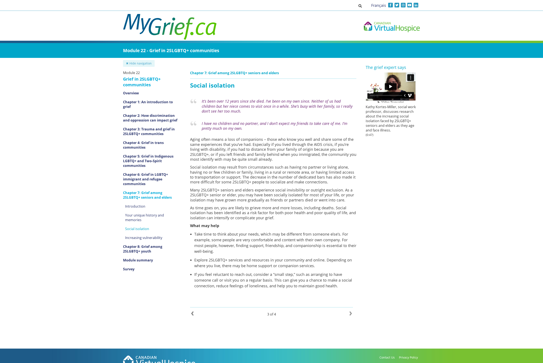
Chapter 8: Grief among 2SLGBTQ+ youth (142, 249)
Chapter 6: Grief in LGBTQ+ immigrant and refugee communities (145, 179)
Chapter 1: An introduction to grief (148, 104)
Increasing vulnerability (143, 237)
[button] (360, 5)
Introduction (135, 206)
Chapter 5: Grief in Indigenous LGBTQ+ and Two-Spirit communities (148, 161)
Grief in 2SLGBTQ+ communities (142, 82)
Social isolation (137, 228)
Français (378, 5)
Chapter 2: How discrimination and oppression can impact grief (150, 118)
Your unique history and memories (144, 217)
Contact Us (387, 357)
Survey (128, 269)
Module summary (138, 260)
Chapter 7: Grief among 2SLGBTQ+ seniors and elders (147, 195)
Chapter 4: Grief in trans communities (143, 145)
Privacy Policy (408, 357)
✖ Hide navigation (139, 63)
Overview (131, 93)
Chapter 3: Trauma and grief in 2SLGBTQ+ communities (149, 131)
